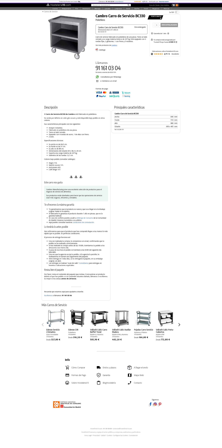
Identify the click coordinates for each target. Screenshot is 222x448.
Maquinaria (66, 9)
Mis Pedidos (165, 5)
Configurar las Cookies (120, 435)
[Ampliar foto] (67, 60)
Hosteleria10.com (96, 429)
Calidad (103, 435)
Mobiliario (86, 9)
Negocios (155, 9)
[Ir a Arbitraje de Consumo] (67, 408)
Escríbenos (48, 295)
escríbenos (119, 2)
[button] (179, 325)
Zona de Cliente (154, 5)
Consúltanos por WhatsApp (110, 77)
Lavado (108, 9)
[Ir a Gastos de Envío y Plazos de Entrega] (160, 18)
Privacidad (96, 435)
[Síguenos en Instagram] (155, 406)
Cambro (114, 45)
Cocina (55, 9)
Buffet (137, 9)
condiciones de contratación (83, 222)
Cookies (109, 435)
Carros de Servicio (51, 11)
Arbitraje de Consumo (85, 218)
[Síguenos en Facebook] (150, 406)
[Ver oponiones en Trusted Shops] (164, 2)
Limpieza (118, 9)
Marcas (167, 9)
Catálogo (102, 50)
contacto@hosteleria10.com (122, 429)
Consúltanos (83, 263)
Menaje (97, 9)
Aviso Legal (88, 435)
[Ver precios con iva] (177, 12)
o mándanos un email (108, 81)
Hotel (128, 9)
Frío (76, 9)
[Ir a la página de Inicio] (58, 5)
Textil (146, 9)
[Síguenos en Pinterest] (159, 406)
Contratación (133, 435)
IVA (171, 12)
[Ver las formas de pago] (113, 97)
